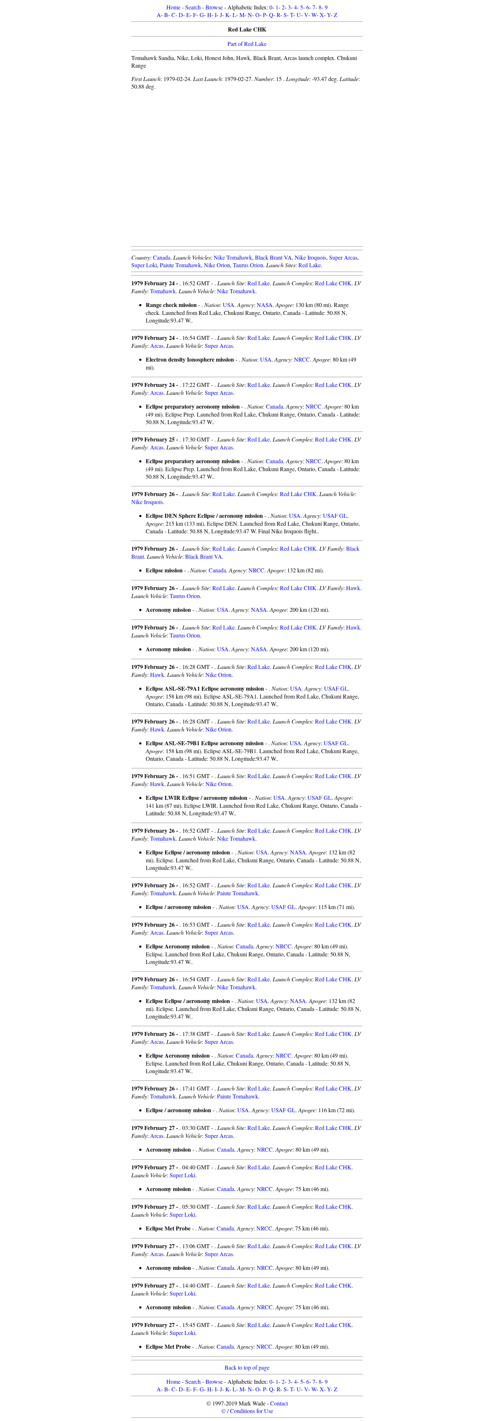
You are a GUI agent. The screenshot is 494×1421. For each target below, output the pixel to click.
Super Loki (144, 265)
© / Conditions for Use (247, 1410)
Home (173, 7)
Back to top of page (247, 1367)
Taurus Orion (248, 265)
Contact (279, 1403)
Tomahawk (163, 291)
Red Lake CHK (333, 283)
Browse (214, 7)
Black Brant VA (273, 257)
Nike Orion (217, 265)
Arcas (156, 345)
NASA (265, 304)
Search (193, 7)
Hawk (353, 588)
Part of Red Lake (247, 43)
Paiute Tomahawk (180, 265)
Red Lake (309, 265)
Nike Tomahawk (233, 257)
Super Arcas (343, 257)
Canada (161, 257)
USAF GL (335, 515)
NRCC (302, 359)
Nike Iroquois (310, 257)
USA (228, 304)
